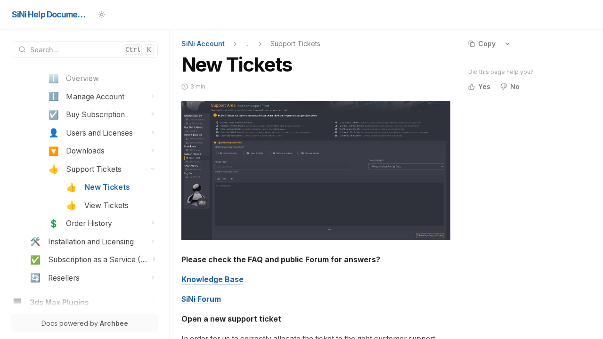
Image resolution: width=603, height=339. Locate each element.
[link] (103, 79)
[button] (153, 96)
